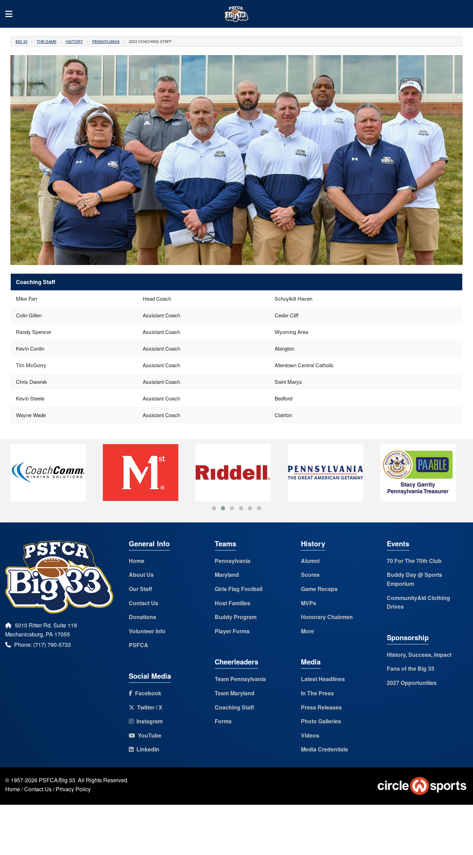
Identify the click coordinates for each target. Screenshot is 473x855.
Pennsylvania (105, 41)
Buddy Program (236, 617)
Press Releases (321, 707)
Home (136, 561)
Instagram (148, 721)
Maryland (227, 575)
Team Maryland (235, 693)
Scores (310, 575)
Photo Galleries (321, 721)
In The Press (317, 693)
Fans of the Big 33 (410, 668)
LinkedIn (146, 749)
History (74, 41)
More (307, 631)
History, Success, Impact (419, 655)
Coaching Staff (234, 707)
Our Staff (140, 589)
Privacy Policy (73, 789)
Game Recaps (319, 589)
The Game (46, 41)
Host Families (232, 603)
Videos (310, 735)
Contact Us (143, 603)
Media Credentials (324, 749)
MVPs (308, 603)
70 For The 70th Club (414, 561)
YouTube (148, 735)
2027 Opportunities (412, 683)
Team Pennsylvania (240, 679)
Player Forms (232, 631)
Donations (142, 617)
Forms (223, 721)
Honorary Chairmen (327, 617)
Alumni (310, 561)
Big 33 (21, 41)
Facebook (146, 693)
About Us (141, 575)
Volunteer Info (147, 631)
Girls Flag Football (238, 589)
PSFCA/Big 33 (57, 780)
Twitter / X (148, 707)
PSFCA (138, 645)
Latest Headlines (323, 679)
